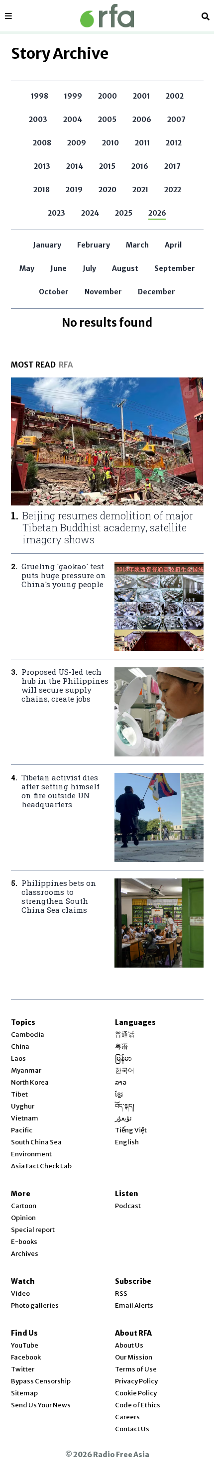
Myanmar (26, 1070)
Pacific (21, 1130)
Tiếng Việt (131, 1130)
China (20, 1046)
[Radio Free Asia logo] (107, 15)
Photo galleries (35, 1305)
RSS (121, 1293)
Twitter (22, 1369)
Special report (33, 1230)
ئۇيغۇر (123, 1118)
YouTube (24, 1345)
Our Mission (133, 1357)
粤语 (121, 1046)
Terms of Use (136, 1369)
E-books (24, 1241)
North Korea (30, 1082)
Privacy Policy (136, 1381)
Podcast (128, 1206)
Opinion (23, 1218)
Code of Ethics (137, 1405)
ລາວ (120, 1082)
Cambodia (27, 1034)
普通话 (124, 1034)
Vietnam (24, 1118)
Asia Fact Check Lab (41, 1166)
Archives (24, 1253)
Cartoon (23, 1206)
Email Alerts (134, 1305)
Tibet (19, 1094)
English (127, 1142)
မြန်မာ (123, 1058)
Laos (18, 1058)
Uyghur (22, 1106)
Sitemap (24, 1393)
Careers (127, 1417)
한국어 (124, 1070)
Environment (31, 1154)
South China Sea (36, 1142)
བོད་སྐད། (124, 1106)
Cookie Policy (136, 1393)
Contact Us (132, 1429)
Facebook (26, 1357)
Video (20, 1293)
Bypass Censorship (41, 1381)
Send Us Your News (41, 1405)
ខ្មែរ (119, 1094)
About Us (129, 1345)
